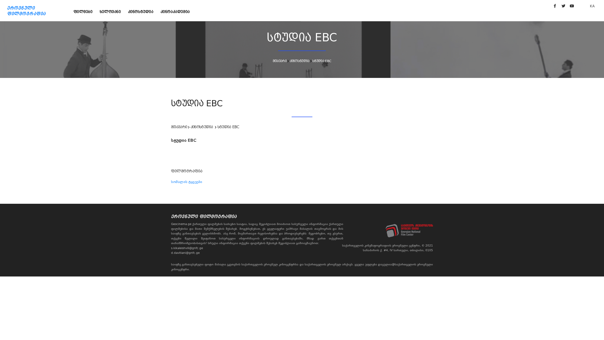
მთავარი (280, 61)
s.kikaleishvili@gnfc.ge (187, 248)
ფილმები (83, 11)
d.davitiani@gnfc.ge (185, 253)
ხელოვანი (110, 11)
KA (592, 6)
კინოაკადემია (175, 11)
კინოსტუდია (141, 11)
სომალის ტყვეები (186, 182)
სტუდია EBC (321, 61)
